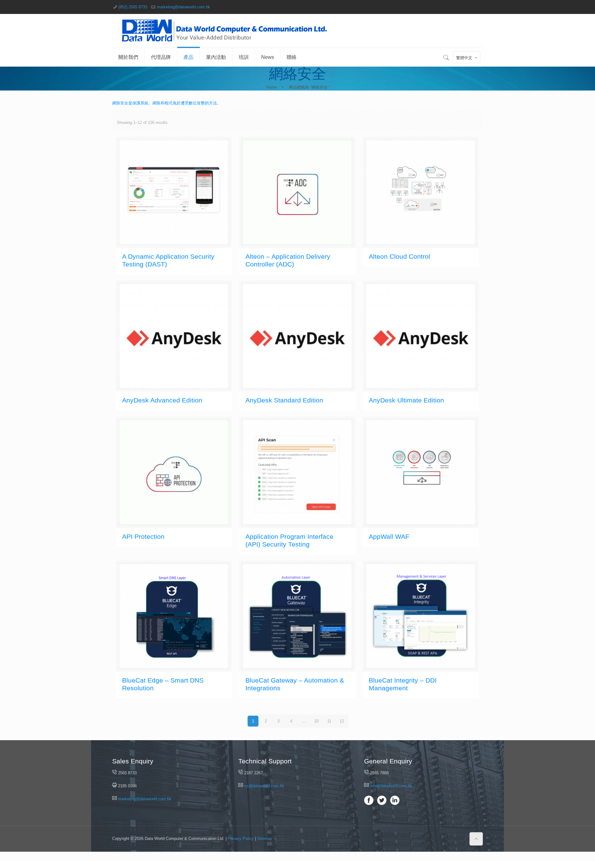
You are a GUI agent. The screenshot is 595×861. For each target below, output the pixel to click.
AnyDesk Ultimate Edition (406, 400)
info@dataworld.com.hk (391, 786)
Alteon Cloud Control (399, 256)
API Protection (143, 536)
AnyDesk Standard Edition (284, 400)
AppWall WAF (389, 536)
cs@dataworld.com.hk (264, 786)
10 (316, 721)
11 (329, 721)
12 (342, 721)
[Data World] (225, 31)
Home (271, 87)
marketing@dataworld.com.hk (183, 7)
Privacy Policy (241, 838)
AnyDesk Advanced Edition (162, 400)
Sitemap (264, 838)
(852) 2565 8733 (132, 7)
